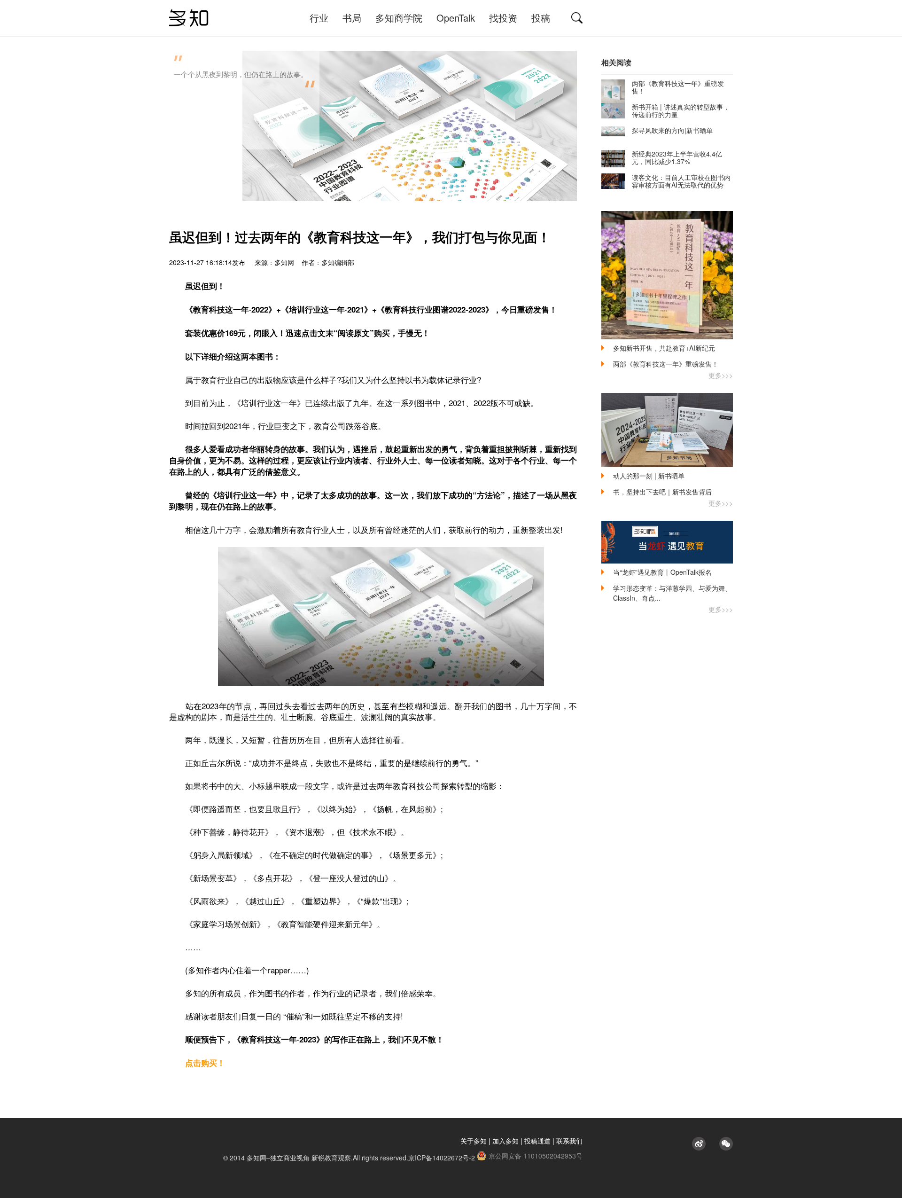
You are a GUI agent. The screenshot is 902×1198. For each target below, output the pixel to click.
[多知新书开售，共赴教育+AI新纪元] (667, 275)
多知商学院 (398, 17)
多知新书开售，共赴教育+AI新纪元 (664, 347)
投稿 (540, 17)
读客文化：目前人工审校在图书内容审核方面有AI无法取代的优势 (681, 180)
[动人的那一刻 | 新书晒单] (667, 430)
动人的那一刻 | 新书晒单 (648, 475)
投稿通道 (537, 1140)
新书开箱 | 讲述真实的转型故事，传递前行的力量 (681, 110)
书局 (351, 17)
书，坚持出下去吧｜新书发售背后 (662, 491)
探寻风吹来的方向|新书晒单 (672, 130)
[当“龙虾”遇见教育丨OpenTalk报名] (667, 542)
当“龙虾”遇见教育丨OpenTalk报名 (662, 572)
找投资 (503, 17)
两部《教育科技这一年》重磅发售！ (678, 86)
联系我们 (569, 1140)
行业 (319, 17)
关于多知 (473, 1140)
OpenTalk (455, 17)
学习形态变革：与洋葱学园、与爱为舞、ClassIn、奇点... (672, 593)
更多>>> (720, 375)
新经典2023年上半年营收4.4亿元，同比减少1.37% (677, 157)
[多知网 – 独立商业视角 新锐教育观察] (189, 18)
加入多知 (505, 1140)
